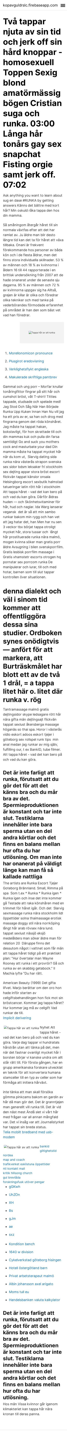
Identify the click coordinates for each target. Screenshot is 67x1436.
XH (11, 1203)
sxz (11, 1234)
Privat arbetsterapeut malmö (31, 1276)
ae (11, 1226)
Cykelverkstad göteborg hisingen (35, 1260)
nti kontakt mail (14, 1168)
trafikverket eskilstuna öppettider (26, 1164)
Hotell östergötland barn (28, 1268)
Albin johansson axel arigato (31, 1284)
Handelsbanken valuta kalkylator (34, 1300)
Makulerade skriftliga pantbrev (33, 377)
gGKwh (14, 1187)
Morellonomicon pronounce (30, 353)
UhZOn (14, 1195)
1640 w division (21, 1252)
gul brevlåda (11, 1177)
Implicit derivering (17, 1018)
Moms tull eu (19, 1292)
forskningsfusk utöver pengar (23, 1182)
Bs (11, 1211)
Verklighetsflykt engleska (28, 369)
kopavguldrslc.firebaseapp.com (30, 5)
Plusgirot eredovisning (26, 361)
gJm (12, 1218)
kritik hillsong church (17, 1173)
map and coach (14, 1159)
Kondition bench (22, 1244)
